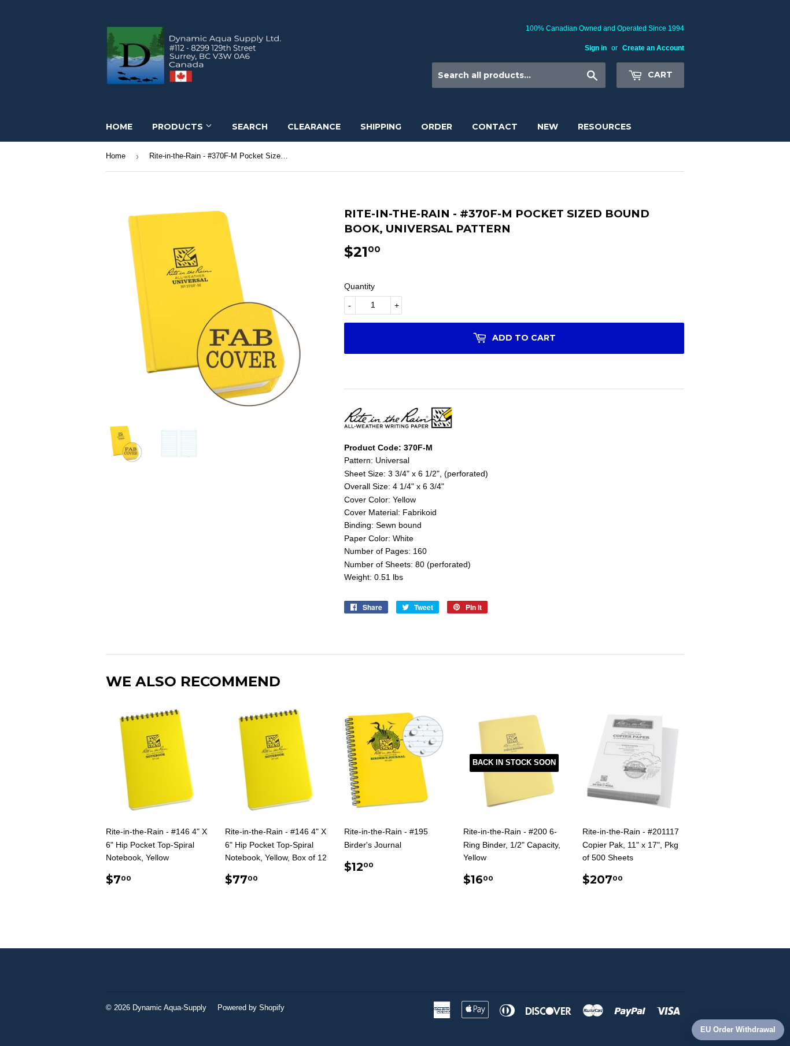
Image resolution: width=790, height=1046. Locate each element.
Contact (495, 126)
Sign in (596, 48)
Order (436, 126)
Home (119, 126)
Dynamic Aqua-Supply (169, 1007)
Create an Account (653, 48)
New (547, 126)
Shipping (380, 126)
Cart (659, 74)
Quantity (359, 286)
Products (178, 126)
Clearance (314, 126)
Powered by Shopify (251, 1007)
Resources (605, 126)
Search (250, 126)
